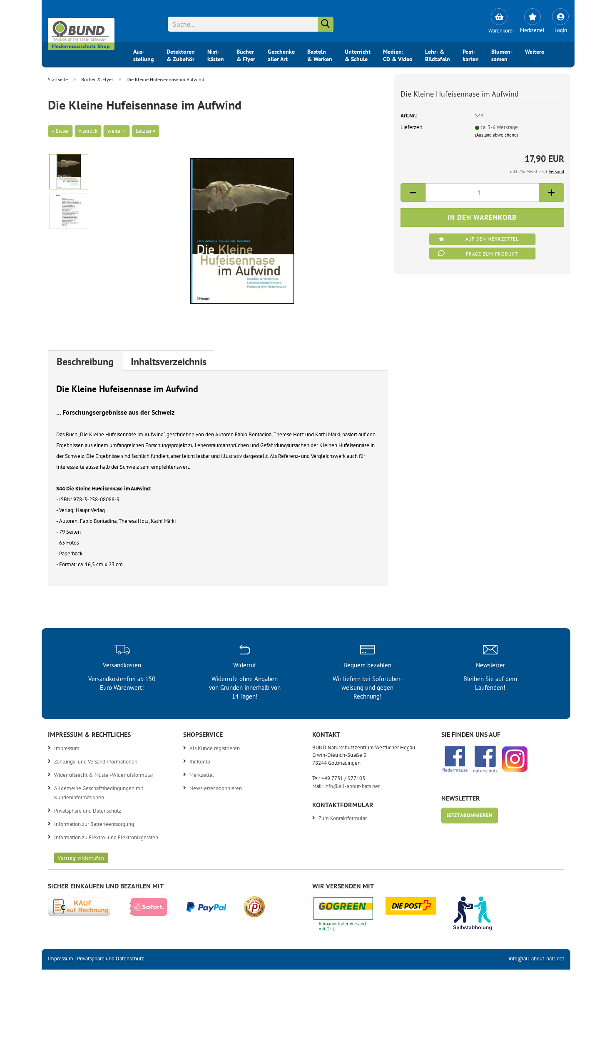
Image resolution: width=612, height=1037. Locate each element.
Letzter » (145, 130)
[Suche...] (325, 24)
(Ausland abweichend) (496, 135)
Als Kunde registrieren (214, 748)
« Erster (60, 130)
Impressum (67, 748)
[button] (413, 192)
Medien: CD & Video (398, 54)
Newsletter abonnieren (215, 788)
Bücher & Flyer (245, 54)
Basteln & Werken (319, 54)
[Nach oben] (589, 1024)
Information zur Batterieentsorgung (94, 824)
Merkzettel (201, 774)
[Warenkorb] (498, 16)
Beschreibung (85, 361)
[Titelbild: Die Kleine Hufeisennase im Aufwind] (242, 230)
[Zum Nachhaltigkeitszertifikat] (349, 916)
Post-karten (471, 54)
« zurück (88, 130)
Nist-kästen (215, 54)
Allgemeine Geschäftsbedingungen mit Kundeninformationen (98, 793)
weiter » (116, 130)
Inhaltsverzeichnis (168, 361)
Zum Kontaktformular (342, 818)
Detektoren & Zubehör (181, 54)
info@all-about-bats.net (352, 786)
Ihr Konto (199, 761)
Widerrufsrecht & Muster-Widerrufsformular (103, 774)
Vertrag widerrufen (81, 858)
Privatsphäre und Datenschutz (87, 810)
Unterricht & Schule (358, 54)
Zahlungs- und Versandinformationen (95, 761)
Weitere (534, 51)
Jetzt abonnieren (470, 815)
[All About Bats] (81, 32)
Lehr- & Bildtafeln (437, 54)
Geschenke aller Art (281, 54)
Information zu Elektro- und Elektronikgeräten (106, 837)
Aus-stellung (143, 54)
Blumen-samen (501, 54)
